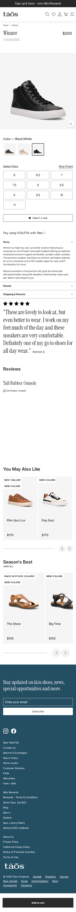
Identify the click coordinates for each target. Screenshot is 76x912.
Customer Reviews (13, 768)
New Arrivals (10, 881)
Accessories (10, 885)
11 (14, 205)
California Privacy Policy (16, 846)
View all (8, 566)
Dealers (7, 817)
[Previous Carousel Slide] (62, 548)
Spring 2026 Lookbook (16, 827)
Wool (55, 881)
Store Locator (10, 762)
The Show (14, 624)
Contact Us (9, 747)
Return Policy (10, 757)
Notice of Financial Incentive (19, 851)
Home (5, 25)
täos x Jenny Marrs (14, 822)
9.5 (38, 195)
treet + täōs (9, 783)
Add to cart (38, 902)
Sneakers (50, 876)
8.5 (62, 185)
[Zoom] (70, 123)
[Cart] (66, 14)
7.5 (14, 185)
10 (61, 195)
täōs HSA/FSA (11, 742)
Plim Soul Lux (16, 520)
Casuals (64, 876)
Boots (24, 881)
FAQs (6, 773)
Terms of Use (10, 857)
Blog (5, 807)
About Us (8, 836)
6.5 (38, 175)
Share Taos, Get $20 (14, 802)
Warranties (9, 778)
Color (17, 139)
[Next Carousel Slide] (69, 548)
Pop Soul (48, 520)
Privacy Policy (10, 841)
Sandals (37, 876)
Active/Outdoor (40, 881)
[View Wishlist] (53, 14)
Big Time (55, 624)
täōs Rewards (10, 792)
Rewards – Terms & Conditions (20, 797)
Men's (6, 812)
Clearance (26, 885)
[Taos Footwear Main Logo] (10, 14)
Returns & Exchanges (15, 752)
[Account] (60, 14)
